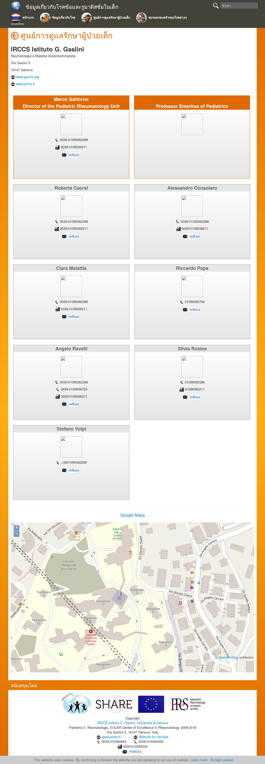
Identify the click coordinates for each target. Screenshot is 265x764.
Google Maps (132, 515)
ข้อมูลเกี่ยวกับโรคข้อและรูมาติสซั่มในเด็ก (72, 6)
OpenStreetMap (228, 657)
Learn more (198, 759)
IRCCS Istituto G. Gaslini (116, 722)
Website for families (153, 736)
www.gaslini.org (27, 76)
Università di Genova (152, 722)
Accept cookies (222, 759)
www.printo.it (25, 83)
